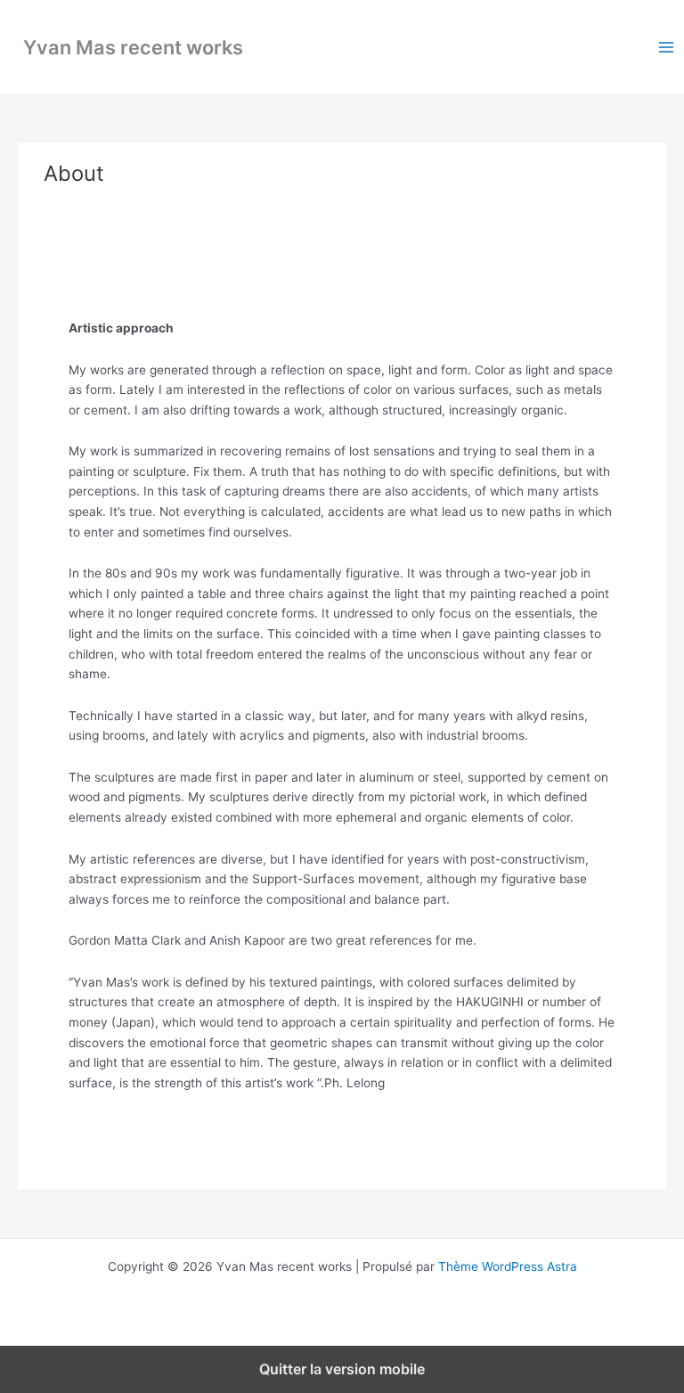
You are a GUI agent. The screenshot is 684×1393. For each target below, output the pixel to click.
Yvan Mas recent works (133, 47)
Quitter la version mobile (342, 1369)
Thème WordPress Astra (507, 1266)
